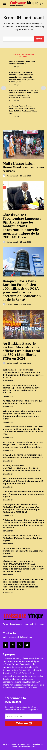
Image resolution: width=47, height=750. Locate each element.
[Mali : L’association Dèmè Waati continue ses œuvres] (23, 144)
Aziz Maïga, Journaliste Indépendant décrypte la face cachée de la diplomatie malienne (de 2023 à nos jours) (22, 415)
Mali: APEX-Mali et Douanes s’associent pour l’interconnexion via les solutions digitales (23, 494)
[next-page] (43, 88)
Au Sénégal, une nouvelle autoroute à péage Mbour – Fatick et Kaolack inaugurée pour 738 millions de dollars (23, 444)
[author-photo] (4, 175)
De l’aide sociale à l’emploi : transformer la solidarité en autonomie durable (23, 551)
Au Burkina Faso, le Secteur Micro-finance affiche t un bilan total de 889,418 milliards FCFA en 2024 (23, 109)
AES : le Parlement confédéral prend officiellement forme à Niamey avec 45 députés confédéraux (23, 481)
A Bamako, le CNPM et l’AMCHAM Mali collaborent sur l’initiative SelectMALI (23, 456)
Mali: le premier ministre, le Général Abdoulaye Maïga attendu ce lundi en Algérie (22, 538)
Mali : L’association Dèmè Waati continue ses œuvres (22, 62)
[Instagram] (12, 645)
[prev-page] (3, 88)
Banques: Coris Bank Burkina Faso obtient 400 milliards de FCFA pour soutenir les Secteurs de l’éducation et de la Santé (23, 94)
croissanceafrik (12, 176)
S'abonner (22, 723)
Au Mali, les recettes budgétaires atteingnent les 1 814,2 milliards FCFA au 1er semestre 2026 (22, 468)
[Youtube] (27, 645)
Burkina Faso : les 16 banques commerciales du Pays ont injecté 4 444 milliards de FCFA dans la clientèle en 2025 (23, 374)
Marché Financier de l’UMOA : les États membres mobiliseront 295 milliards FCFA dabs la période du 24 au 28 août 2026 (23, 430)
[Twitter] (19, 645)
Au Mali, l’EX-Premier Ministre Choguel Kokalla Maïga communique (23, 402)
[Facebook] (5, 645)
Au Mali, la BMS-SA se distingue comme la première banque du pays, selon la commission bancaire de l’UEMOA (21, 389)
